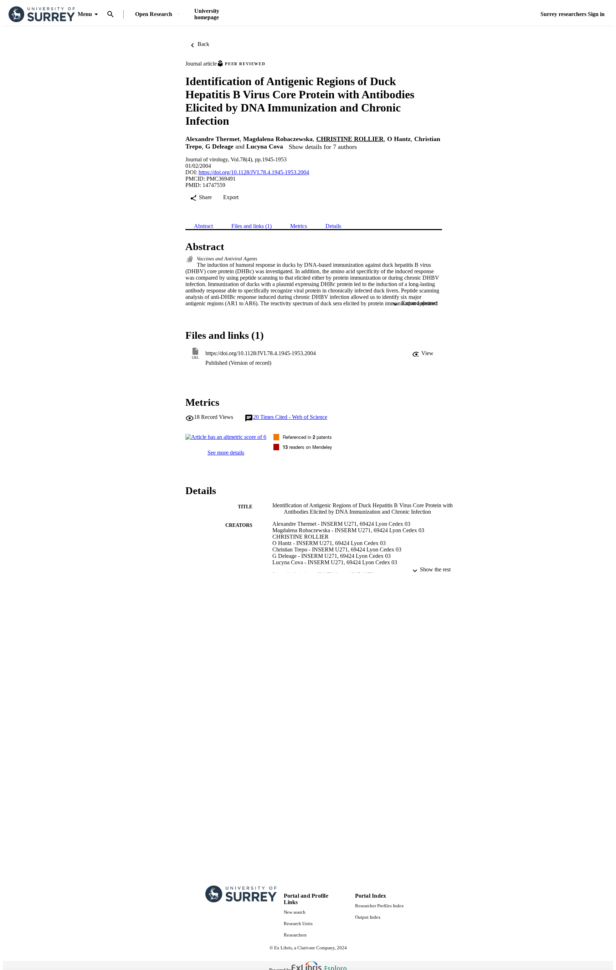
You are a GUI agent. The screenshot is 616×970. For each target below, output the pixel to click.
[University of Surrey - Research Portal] (42, 14)
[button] (422, 353)
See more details (225, 453)
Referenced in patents (307, 437)
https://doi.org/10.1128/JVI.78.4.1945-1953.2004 (254, 172)
